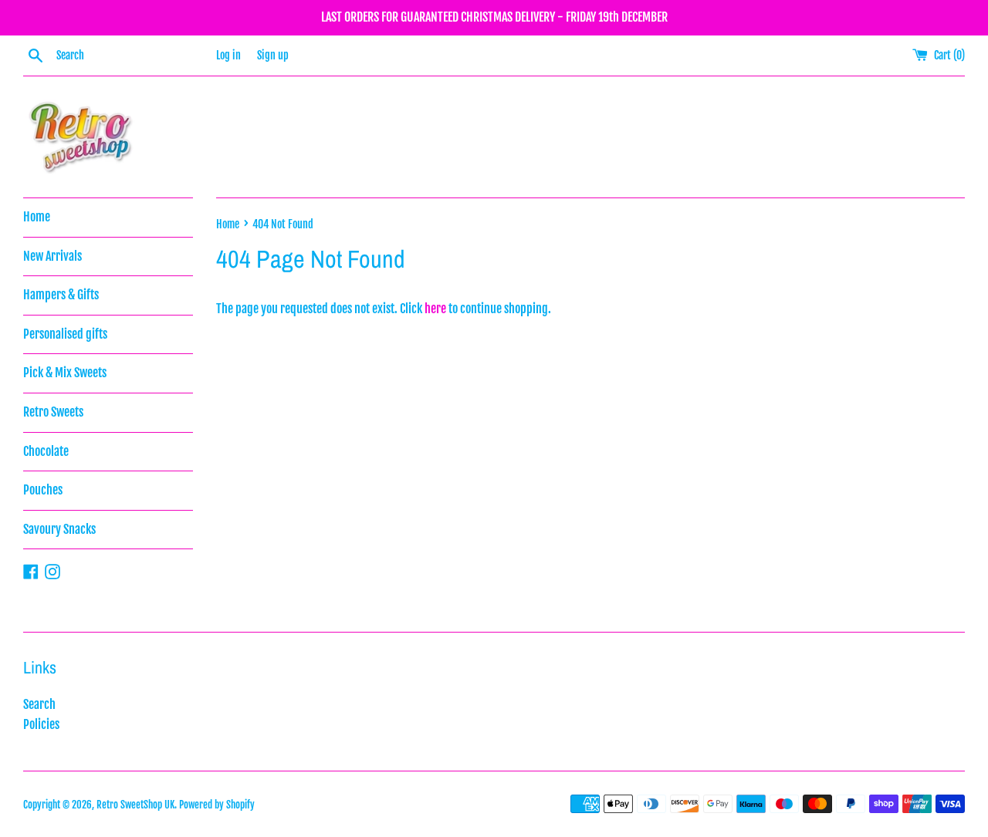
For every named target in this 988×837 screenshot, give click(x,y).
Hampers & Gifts (61, 294)
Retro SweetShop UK (135, 804)
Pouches (43, 490)
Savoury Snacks (59, 529)
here (435, 308)
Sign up (273, 55)
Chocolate (46, 451)
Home (36, 216)
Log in (228, 55)
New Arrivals (52, 256)
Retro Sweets (53, 412)
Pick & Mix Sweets (65, 372)
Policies (41, 724)
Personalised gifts (65, 334)
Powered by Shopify (217, 804)
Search (39, 704)
